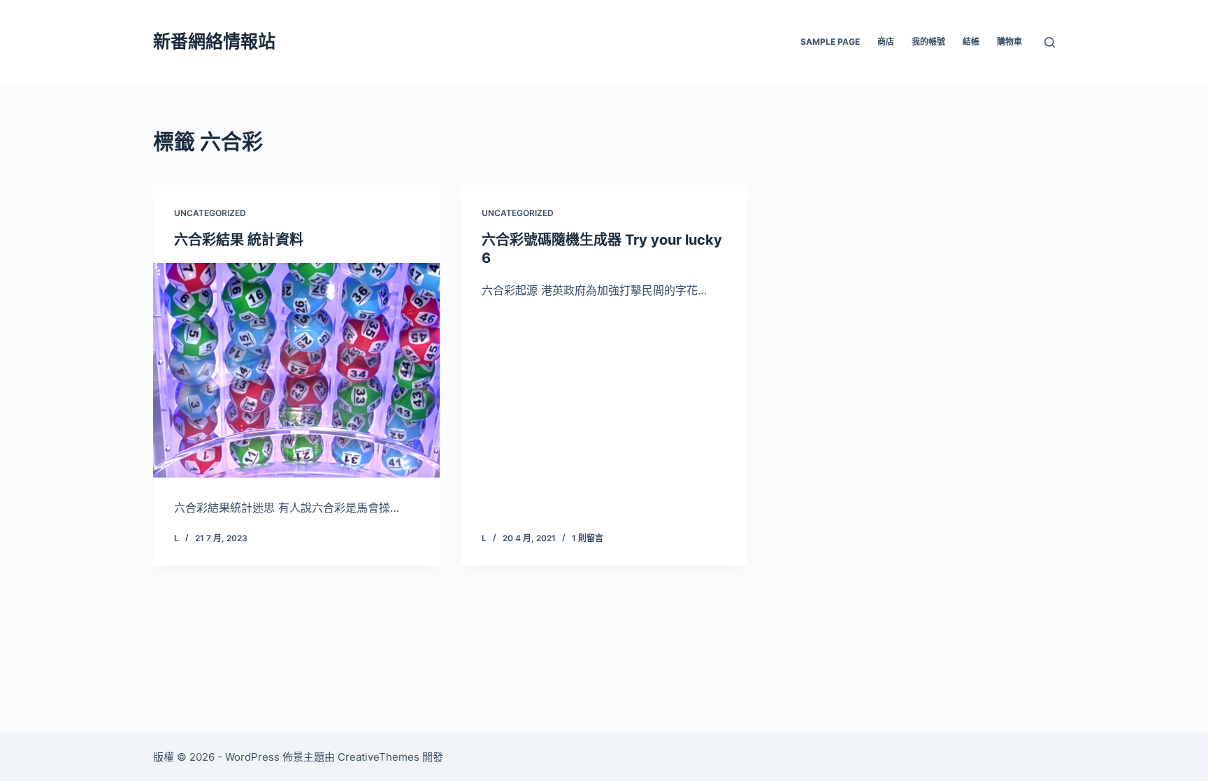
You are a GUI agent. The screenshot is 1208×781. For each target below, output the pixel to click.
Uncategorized (210, 213)
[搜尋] (1049, 42)
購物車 (1009, 41)
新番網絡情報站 (214, 41)
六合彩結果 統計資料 (238, 239)
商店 (885, 41)
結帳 (971, 41)
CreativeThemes (378, 757)
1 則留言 (587, 538)
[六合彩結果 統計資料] (296, 370)
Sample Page (830, 41)
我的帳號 (928, 41)
